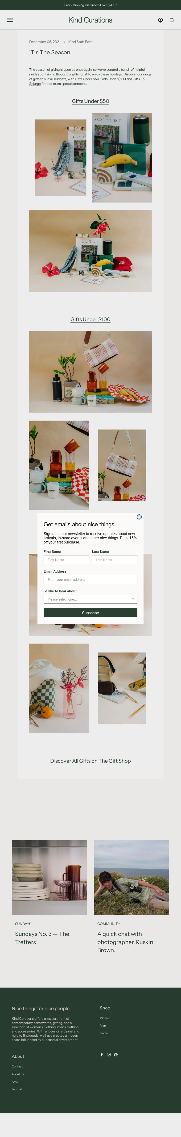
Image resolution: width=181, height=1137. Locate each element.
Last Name (100, 551)
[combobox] (89, 599)
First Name (52, 551)
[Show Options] (133, 599)
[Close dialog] (139, 517)
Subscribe (90, 612)
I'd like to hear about (60, 591)
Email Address (55, 571)
